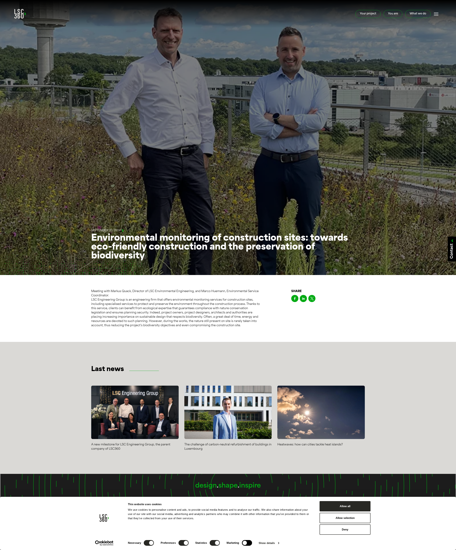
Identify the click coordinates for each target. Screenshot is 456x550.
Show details (267, 542)
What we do (418, 13)
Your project (368, 13)
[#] (436, 14)
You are (393, 13)
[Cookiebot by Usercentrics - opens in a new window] (104, 543)
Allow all (345, 506)
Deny (345, 529)
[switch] (183, 543)
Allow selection (345, 517)
